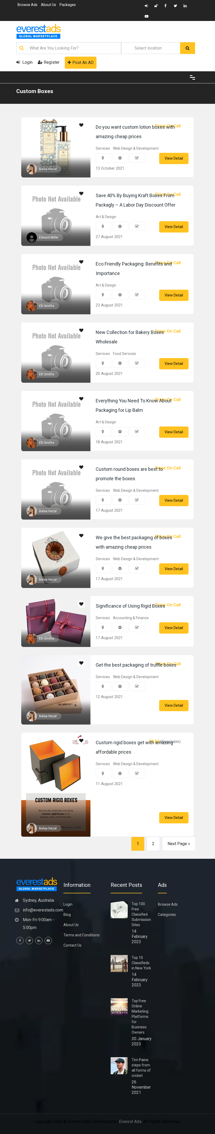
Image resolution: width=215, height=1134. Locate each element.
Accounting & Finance (131, 618)
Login (27, 62)
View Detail (174, 158)
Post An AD (83, 62)
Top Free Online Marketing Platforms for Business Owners (140, 1016)
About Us (48, 5)
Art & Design (106, 217)
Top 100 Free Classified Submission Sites (141, 914)
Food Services (124, 354)
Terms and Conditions (81, 935)
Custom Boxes (34, 91)
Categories (167, 914)
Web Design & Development (136, 148)
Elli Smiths (46, 306)
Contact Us (72, 945)
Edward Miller (48, 237)
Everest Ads (130, 1121)
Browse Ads (27, 5)
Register (52, 62)
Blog (67, 914)
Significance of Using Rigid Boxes (130, 606)
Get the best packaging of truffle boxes (136, 665)
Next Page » (179, 843)
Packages (68, 5)
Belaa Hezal (48, 169)
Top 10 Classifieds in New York (141, 962)
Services (103, 148)
